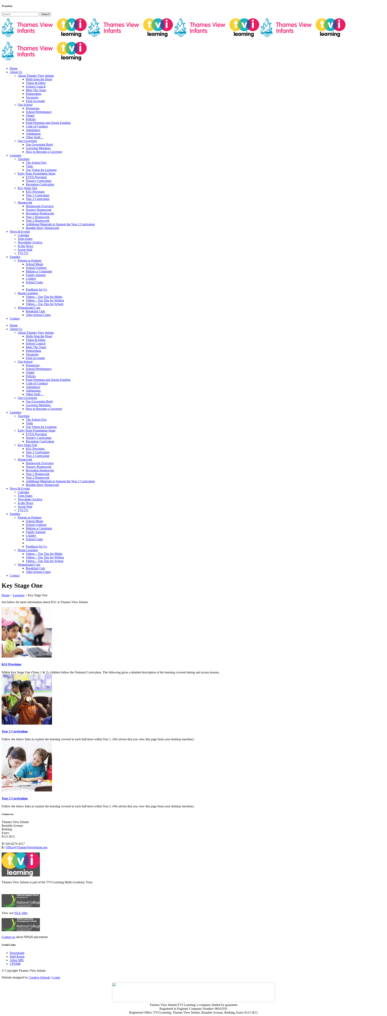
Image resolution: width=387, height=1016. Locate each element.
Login (56, 977)
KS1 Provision (11, 664)
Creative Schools (39, 977)
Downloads (17, 953)
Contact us (8, 937)
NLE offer (21, 913)
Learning (18, 595)
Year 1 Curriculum (15, 731)
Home (5, 595)
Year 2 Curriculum (15, 798)
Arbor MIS (17, 960)
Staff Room (17, 956)
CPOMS (15, 963)
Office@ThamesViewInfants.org (26, 847)
